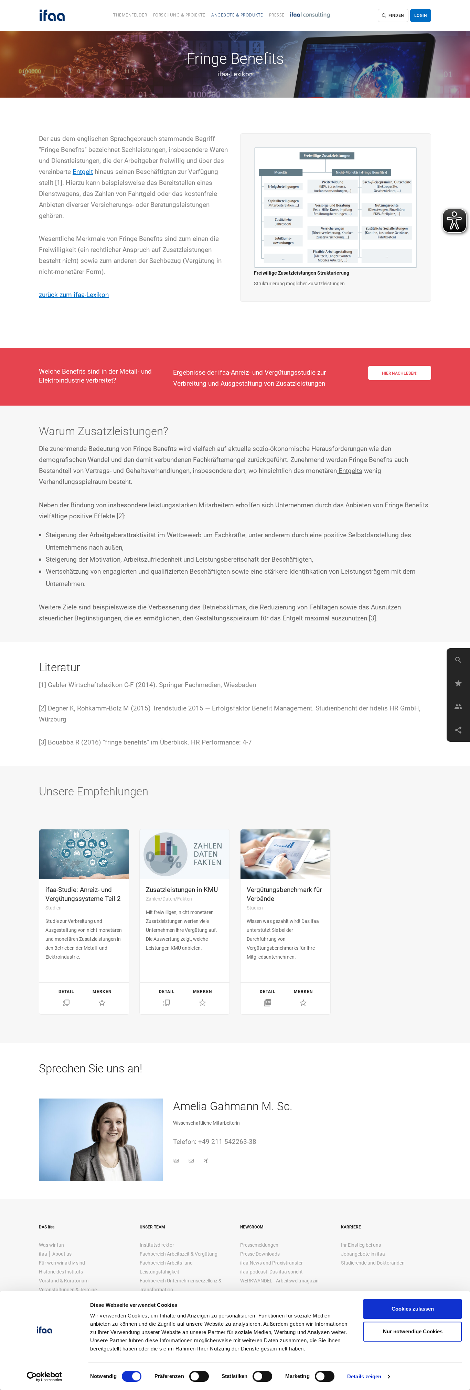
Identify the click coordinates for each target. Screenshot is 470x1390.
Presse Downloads (260, 1254)
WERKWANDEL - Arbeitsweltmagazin (279, 1280)
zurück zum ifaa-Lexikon (74, 295)
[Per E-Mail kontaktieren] (191, 1160)
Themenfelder (130, 15)
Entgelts (349, 471)
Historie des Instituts (61, 1272)
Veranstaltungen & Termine (68, 1289)
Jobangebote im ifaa (363, 1254)
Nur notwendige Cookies (412, 1331)
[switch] (199, 1376)
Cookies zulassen (413, 1309)
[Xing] (206, 1160)
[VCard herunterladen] (176, 1160)
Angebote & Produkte (237, 15)
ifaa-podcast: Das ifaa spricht (271, 1272)
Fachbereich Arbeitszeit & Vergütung (178, 1254)
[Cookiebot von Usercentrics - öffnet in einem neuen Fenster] (44, 1376)
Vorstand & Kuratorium (63, 1280)
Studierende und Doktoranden (373, 1263)
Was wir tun (51, 1245)
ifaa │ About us (55, 1254)
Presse (277, 15)
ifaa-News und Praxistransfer (271, 1263)
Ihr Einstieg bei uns (361, 1245)
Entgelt (83, 172)
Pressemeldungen (259, 1245)
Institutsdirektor (157, 1245)
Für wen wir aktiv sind (62, 1263)
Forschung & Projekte (179, 15)
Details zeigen (364, 1376)
